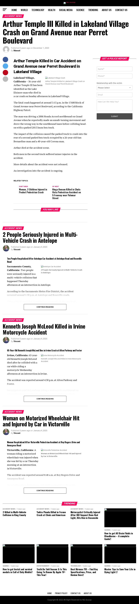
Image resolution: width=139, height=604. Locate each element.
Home (14, 10)
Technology (37, 10)
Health (51, 10)
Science (80, 10)
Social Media (65, 10)
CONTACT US (121, 10)
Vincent (17, 249)
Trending (93, 10)
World (24, 10)
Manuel (17, 50)
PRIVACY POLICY (61, 593)
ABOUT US (106, 10)
